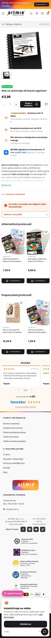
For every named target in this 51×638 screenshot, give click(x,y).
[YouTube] (36, 529)
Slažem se (25, 624)
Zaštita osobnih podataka (14, 441)
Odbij (6, 631)
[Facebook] (23, 529)
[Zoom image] (24, 55)
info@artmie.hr (12, 509)
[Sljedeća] (32, 390)
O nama (6, 454)
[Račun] (37, 13)
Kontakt (6, 468)
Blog (5, 472)
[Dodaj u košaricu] (13, 280)
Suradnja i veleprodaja (13, 459)
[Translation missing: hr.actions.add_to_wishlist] (21, 232)
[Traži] (31, 13)
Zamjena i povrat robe (13, 428)
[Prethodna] (19, 390)
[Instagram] (29, 529)
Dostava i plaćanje (11, 423)
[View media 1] (6, 75)
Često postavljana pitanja (14, 432)
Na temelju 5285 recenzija (25, 407)
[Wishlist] (46, 104)
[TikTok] (42, 529)
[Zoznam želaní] (42, 13)
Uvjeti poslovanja (11, 437)
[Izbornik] (3, 13)
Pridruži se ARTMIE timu (14, 463)
